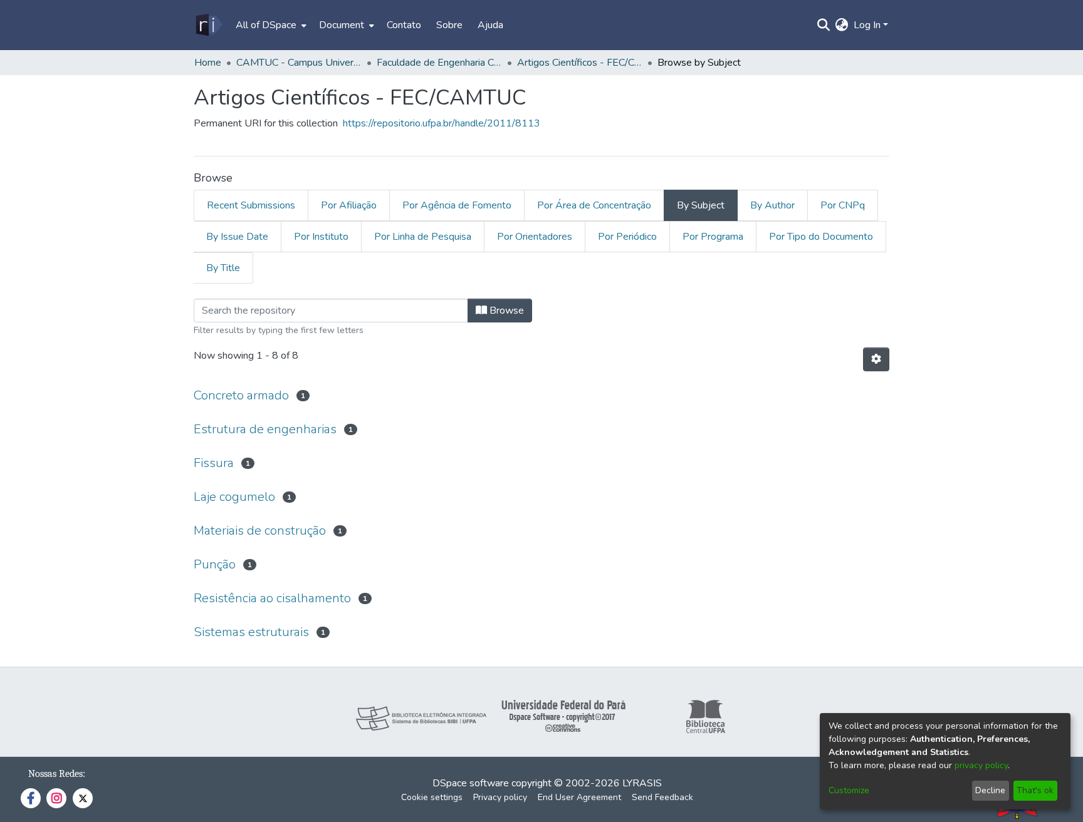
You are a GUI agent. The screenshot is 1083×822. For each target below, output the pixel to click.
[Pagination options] (876, 359)
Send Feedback (662, 797)
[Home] (208, 25)
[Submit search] (824, 25)
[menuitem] (269, 25)
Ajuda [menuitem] (490, 25)
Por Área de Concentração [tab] (594, 205)
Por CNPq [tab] (842, 205)
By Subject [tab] (701, 205)
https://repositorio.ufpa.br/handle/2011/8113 (441, 123)
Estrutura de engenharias (265, 429)
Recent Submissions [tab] (251, 205)
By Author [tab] (772, 205)
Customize (849, 790)
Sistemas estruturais (251, 632)
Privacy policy (500, 797)
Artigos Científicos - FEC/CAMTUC (579, 62)
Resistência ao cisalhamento (272, 598)
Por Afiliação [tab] (349, 205)
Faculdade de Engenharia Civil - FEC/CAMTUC (439, 62)
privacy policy (981, 765)
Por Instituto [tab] (321, 237)
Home (207, 62)
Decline (990, 790)
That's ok (1035, 790)
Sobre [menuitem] (449, 25)
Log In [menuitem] (867, 25)
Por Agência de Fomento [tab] (456, 205)
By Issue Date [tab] (237, 237)
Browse (505, 310)
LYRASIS (642, 783)
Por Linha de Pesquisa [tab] (422, 237)
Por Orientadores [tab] (534, 237)
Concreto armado (241, 395)
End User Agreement (579, 797)
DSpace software (470, 783)
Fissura (214, 463)
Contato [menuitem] (404, 25)
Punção (215, 564)
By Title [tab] (223, 268)
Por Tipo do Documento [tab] (821, 237)
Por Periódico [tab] (627, 237)
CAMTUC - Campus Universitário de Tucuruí (299, 62)
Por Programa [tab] (713, 237)
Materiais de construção (260, 530)
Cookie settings (432, 797)
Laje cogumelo (234, 496)
